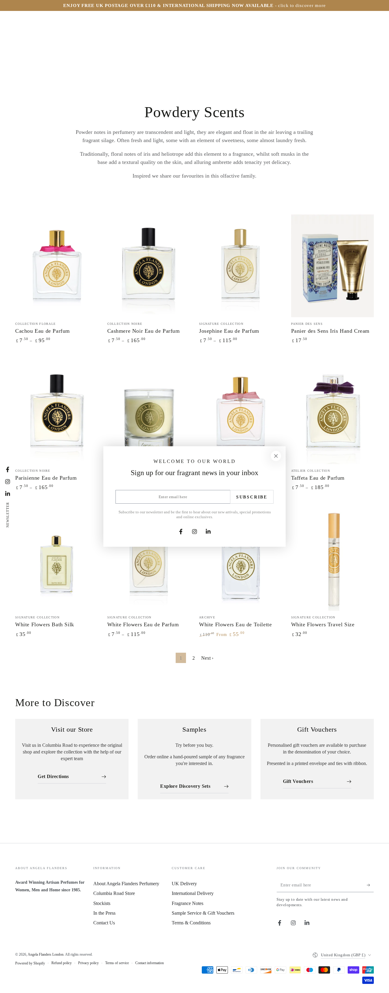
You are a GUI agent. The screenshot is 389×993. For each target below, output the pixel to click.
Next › (207, 658)
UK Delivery (184, 883)
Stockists (101, 903)
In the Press (104, 913)
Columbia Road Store (114, 893)
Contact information (149, 963)
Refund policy (61, 963)
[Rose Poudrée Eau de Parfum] (240, 412)
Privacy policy (88, 963)
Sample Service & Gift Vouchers (203, 913)
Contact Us (104, 922)
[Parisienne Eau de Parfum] (56, 412)
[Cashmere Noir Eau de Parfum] (148, 265)
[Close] (276, 456)
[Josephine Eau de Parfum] (240, 265)
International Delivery (193, 893)
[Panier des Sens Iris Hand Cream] (332, 265)
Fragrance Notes (187, 903)
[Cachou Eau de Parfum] (56, 265)
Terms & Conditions (191, 922)
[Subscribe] (370, 885)
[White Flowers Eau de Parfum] (148, 559)
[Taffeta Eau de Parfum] (332, 412)
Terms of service (117, 963)
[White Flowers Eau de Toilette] (240, 559)
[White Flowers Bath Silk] (56, 559)
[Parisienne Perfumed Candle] (148, 412)
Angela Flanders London (46, 954)
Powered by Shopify (30, 963)
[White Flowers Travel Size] (332, 559)
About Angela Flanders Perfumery (126, 883)
